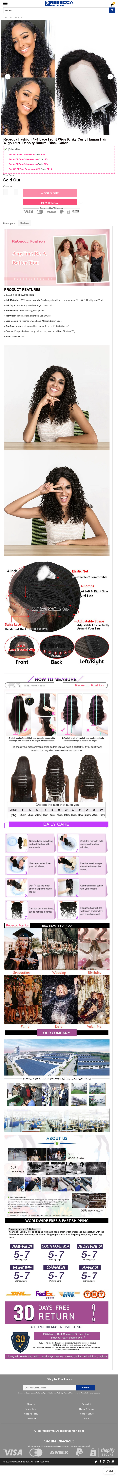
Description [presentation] (9, 223)
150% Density (16, 17)
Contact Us (87, 1404)
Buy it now (49, 203)
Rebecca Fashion (20, 1461)
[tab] (9, 223)
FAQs (86, 1418)
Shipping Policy (31, 1413)
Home (5, 17)
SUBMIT (85, 1387)
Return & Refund (87, 1408)
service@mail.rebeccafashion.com (61, 1431)
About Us (31, 1404)
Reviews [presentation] (24, 223)
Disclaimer (31, 1418)
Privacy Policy (31, 1408)
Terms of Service (87, 1413)
